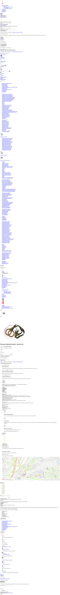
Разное (3, 530)
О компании (4, 295)
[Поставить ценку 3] (3, 489)
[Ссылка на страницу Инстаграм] (31, 2)
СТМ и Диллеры (6, 7)
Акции (3, 535)
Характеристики (4, 388)
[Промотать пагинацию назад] (1, 310)
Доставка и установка (5, 5)
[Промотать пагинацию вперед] (1, 316)
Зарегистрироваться (3, 15)
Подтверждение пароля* (4, 29)
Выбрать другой (4, 44)
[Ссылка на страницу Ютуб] (31, 3)
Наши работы (4, 296)
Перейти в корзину (3, 61)
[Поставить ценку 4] (3, 491)
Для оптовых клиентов (7, 291)
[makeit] (2, 581)
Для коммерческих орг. (7, 292)
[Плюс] (11, 354)
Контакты (3, 11)
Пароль (1, 23)
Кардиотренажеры (5, 283)
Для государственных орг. (8, 293)
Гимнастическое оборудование (6, 89)
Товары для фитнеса (5, 86)
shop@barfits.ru (4, 546)
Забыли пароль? (5, 24)
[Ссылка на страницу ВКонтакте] (31, 1)
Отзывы (3, 9)
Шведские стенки (4, 84)
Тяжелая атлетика (4, 85)
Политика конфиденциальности (5, 578)
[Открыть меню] (5, 65)
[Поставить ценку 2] (3, 487)
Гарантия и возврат (7, 554)
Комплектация (4, 389)
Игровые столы (4, 88)
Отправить (2, 37)
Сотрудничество (4, 290)
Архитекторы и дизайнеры (8, 8)
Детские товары (4, 90)
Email (1, 22)
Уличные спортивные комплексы (7, 83)
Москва (3, 590)
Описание (3, 387)
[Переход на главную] (2, 38)
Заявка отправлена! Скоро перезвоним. (10, 50)
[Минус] (1, 354)
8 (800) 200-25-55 (2, 53)
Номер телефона (2, 49)
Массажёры (4, 91)
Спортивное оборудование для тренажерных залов (9, 87)
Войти (1, 14)
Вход (1, 16)
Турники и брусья (4, 279)
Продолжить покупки (3, 592)
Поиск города (2, 585)
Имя (1, 495)
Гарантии (3, 390)
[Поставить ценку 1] (3, 485)
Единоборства (4, 286)
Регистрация (4, 16)
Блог (3, 294)
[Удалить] (26, 501)
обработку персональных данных (18, 32)
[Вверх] (1, 594)
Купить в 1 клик (3, 360)
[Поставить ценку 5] (3, 493)
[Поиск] (9, 71)
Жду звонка (2, 50)
